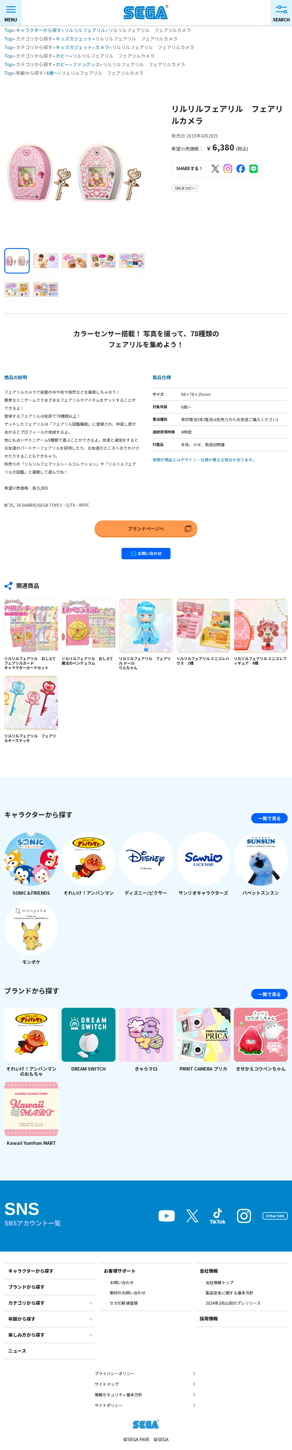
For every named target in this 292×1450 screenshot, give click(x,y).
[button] (17, 260)
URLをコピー (185, 188)
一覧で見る (269, 818)
